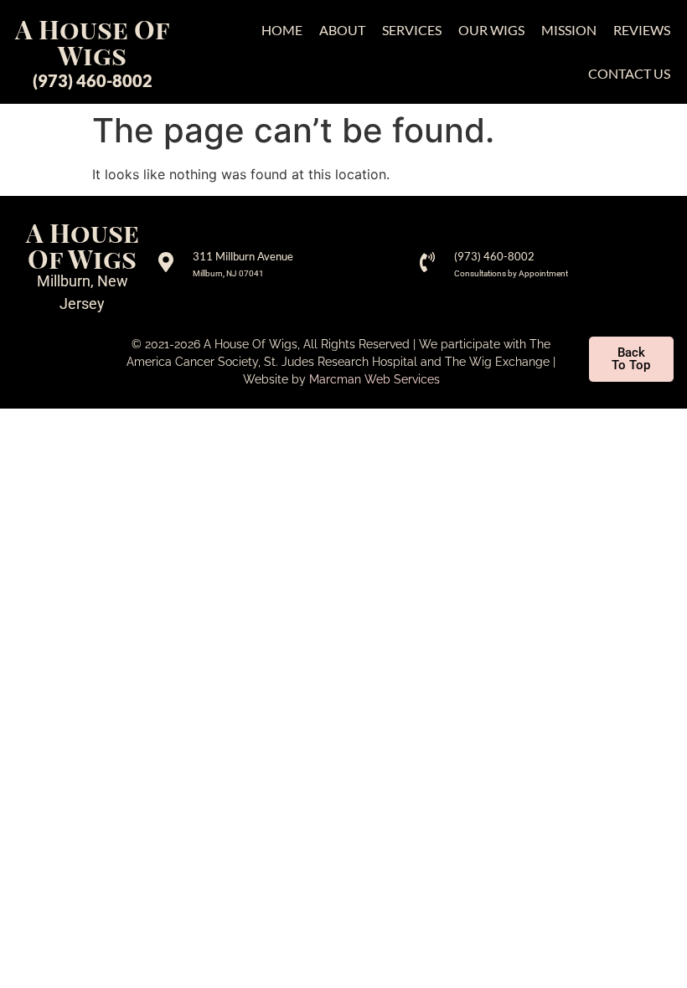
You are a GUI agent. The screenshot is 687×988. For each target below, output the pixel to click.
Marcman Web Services (374, 379)
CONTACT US (629, 73)
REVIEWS (641, 30)
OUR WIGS (491, 30)
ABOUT (342, 30)
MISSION (569, 30)
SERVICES (412, 30)
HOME (281, 30)
